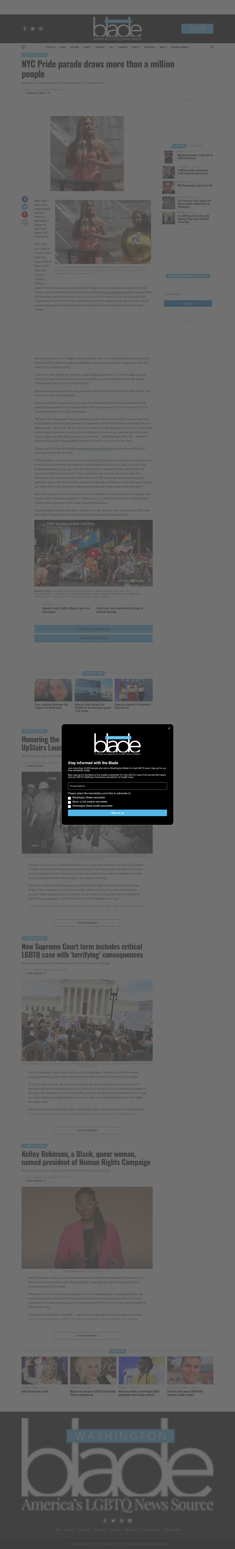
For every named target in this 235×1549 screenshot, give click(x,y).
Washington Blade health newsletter (92, 806)
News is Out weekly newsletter (89, 801)
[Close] (169, 728)
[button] (117, 799)
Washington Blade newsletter (88, 797)
